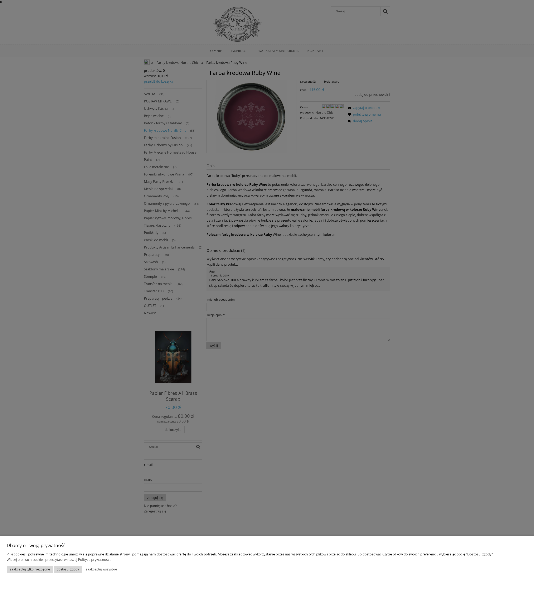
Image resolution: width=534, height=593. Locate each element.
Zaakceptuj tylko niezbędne (30, 569)
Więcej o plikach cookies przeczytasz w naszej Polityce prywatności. (59, 559)
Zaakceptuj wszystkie (101, 569)
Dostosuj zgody (68, 569)
